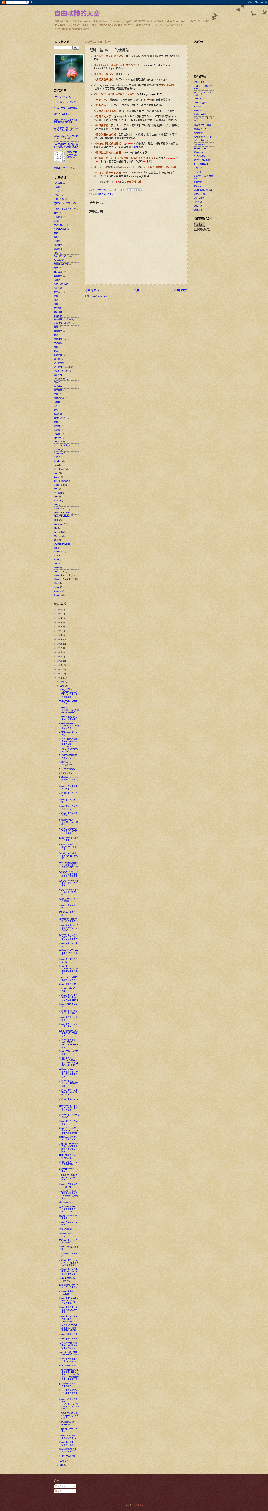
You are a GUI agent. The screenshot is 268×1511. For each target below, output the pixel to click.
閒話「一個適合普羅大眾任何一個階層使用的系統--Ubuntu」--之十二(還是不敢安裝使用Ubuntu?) (68, 745)
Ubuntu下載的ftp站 (67, 984)
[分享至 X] (134, 189)
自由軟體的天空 (77, 13)
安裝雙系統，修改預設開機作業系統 (68, 920)
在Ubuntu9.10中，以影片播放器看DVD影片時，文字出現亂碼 (68, 1073)
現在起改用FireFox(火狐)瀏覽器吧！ (69, 900)
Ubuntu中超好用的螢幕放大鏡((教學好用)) (68, 1309)
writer (56, 587)
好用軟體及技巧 (61, 256)
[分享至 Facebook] (137, 189)
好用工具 (58, 252)
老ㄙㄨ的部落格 (201, 164)
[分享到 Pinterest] (140, 189)
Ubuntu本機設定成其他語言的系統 (68, 1443)
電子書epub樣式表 (62, 367)
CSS (56, 457)
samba (57, 563)
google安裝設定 (61, 481)
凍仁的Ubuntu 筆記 (202, 125)
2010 (59, 678)
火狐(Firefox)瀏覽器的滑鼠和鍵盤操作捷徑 (69, 892)
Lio (55, 528)
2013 (59, 665)
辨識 (56, 410)
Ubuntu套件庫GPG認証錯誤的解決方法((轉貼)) (68, 927)
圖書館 (57, 382)
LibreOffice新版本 (62, 516)
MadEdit (58, 536)
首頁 (136, 290)
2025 (59, 614)
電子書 (57, 359)
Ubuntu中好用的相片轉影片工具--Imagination (68, 1318)
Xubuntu (58, 595)
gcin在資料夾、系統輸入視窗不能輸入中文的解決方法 (66, 145)
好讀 (56, 268)
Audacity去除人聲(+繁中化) (67, 1279)
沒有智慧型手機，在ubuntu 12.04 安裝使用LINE (66, 129)
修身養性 (58, 311)
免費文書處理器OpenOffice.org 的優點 (68, 822)
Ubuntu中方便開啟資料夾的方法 (68, 1025)
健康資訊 (58, 331)
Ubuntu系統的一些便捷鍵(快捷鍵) (68, 1163)
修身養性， (59, 315)
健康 (56, 327)
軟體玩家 (198, 182)
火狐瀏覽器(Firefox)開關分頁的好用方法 (69, 1286)
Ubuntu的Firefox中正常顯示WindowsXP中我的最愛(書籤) (68, 1130)
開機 (56, 347)
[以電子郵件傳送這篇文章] (128, 189)
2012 (59, 669)
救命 (56, 335)
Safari (56, 559)
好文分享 (58, 244)
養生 (56, 406)
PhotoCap (58, 552)
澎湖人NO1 (199, 152)
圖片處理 (58, 374)
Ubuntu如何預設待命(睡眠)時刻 (68, 1185)
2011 (59, 674)
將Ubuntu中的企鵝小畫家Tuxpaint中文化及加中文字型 (68, 1271)
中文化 (57, 191)
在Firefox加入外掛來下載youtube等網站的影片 (69, 846)
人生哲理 (58, 183)
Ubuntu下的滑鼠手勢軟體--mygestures (68, 1360)
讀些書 (57, 433)
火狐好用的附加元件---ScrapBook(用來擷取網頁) (69, 1415)
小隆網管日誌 (200, 144)
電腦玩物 (198, 210)
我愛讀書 (58, 276)
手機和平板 (59, 199)
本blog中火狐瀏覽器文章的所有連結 (68, 718)
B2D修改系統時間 (67, 768)
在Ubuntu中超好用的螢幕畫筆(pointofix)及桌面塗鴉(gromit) (68, 997)
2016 (59, 652)
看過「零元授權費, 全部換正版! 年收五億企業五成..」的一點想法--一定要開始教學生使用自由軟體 (69, 1374)
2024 (59, 618)
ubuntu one (59, 571)
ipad (56, 496)
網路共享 (58, 386)
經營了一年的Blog (62, 114)
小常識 (57, 187)
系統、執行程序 (61, 284)
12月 (62, 681)
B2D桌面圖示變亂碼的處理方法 (68, 756)
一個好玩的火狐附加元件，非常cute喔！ (68, 1177)
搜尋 (56, 351)
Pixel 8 (57, 556)
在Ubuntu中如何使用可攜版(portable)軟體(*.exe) (68, 1092)
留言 (59, 1491)
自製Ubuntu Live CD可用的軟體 (68, 1384)
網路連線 (58, 390)
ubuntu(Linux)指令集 (63, 96)
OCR (56, 540)
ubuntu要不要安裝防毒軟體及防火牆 (68, 978)
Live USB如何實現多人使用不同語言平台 (68, 1392)
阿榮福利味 (199, 198)
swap (56, 567)
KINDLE (57, 500)
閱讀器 (57, 402)
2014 (59, 661)
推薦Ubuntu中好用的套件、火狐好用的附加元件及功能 (68, 1108)
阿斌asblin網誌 (200, 194)
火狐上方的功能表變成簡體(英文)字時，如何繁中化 (69, 831)
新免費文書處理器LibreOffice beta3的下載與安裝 (69, 725)
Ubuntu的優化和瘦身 (68, 1334)
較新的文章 (92, 290)
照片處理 (58, 355)
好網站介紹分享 (61, 264)
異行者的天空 (200, 156)
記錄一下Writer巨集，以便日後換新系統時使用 (66, 121)
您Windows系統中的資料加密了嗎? (68, 1450)
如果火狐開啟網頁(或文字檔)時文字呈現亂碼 (68, 1033)
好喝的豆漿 (59, 260)
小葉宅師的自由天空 (203, 140)
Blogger (138, 1505)
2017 (59, 648)
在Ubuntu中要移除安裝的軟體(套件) (68, 1012)
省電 (56, 300)
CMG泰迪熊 (199, 82)
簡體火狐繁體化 (66, 1229)
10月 (62, 1461)
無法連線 (58, 343)
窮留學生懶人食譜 (202, 160)
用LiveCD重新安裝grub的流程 (67, 1156)
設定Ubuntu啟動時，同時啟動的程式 (68, 1138)
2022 (59, 626)
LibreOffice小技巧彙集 (66, 102)
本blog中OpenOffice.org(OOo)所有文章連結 (69, 710)
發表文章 (61, 1486)
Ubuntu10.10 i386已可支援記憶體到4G (69, 1436)
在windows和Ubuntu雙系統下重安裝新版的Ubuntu (68, 1209)
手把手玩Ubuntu (201, 148)
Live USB (58, 532)
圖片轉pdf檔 (59, 378)
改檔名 (57, 280)
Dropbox (58, 461)
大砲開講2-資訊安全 (203, 136)
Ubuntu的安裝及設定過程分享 (68, 787)
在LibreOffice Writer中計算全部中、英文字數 (66, 137)
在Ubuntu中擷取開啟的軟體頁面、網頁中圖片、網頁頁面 (68, 936)
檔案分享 (58, 414)
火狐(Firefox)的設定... (64, 209)
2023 (59, 622)
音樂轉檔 (58, 307)
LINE (56, 520)
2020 (59, 635)
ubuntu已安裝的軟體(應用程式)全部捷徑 (69, 1353)
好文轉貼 (58, 248)
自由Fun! (198, 168)
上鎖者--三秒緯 (200, 114)
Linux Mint (58, 524)
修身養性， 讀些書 (62, 319)
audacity (58, 441)
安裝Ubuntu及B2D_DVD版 (66, 763)
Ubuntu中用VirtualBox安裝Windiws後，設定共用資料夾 (69, 1300)
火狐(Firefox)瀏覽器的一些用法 (69, 839)
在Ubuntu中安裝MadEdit (66, 1292)
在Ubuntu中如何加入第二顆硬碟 (68, 1241)
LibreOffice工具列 (62, 512)
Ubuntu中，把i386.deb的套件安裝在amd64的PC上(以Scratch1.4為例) (68, 1061)
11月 (62, 686)
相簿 (56, 296)
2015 (59, 657)
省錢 (56, 304)
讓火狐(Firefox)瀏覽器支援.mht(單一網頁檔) (69, 855)
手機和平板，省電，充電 (65, 203)
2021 (59, 631)
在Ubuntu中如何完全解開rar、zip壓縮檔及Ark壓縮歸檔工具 (69, 1262)
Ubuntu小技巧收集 (62, 575)
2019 (59, 639)
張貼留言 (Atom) (99, 296)
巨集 (56, 213)
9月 (61, 1465)
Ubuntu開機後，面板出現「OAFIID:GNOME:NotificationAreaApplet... (69, 1404)
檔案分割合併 (60, 418)
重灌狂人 (198, 186)
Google (57, 477)
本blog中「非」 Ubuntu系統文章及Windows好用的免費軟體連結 (68, 693)
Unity (56, 583)
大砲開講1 (198, 132)
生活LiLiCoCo (60, 229)
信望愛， (58, 292)
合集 (56, 237)
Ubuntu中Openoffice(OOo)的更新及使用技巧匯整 (69, 969)
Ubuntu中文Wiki (201, 103)
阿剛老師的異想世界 (203, 190)
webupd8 (198, 110)
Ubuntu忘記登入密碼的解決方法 (68, 807)
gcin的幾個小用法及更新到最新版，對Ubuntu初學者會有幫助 (68, 1194)
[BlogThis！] (131, 189)
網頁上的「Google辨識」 (65, 168)
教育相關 (58, 339)
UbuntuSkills (199, 99)
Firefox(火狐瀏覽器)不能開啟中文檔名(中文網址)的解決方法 (69, 864)
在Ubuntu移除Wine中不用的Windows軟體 (68, 952)
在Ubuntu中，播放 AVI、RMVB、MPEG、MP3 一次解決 (68, 1043)
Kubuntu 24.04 (60, 508)
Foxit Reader (60, 469)
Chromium (58, 453)
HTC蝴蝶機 (59, 493)
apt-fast (57, 437)
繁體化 (57, 426)
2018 (59, 644)
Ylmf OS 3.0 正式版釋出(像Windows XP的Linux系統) (68, 1327)
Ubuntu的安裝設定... (104, 194)
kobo (56, 504)
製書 (56, 394)
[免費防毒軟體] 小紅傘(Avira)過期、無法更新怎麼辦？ (68, 1345)
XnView (57, 591)
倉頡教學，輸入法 (62, 323)
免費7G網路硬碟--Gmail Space (67, 1423)
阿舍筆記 (198, 202)
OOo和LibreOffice (62, 544)
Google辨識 (59, 485)
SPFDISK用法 (65, 773)
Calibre (57, 449)
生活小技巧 (59, 225)
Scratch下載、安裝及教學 (65, 108)
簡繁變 (57, 430)
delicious (198, 106)
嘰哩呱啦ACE (200, 129)
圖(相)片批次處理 (61, 370)
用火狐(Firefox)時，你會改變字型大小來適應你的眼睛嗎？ (69, 873)
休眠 (56, 233)
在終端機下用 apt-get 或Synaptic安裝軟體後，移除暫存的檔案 (68, 1147)
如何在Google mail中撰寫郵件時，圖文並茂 (68, 779)
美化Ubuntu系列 (66, 1202)
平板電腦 (58, 217)
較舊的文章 (181, 290)
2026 (59, 609)
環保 (56, 422)
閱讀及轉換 (59, 398)
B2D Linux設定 (60, 445)
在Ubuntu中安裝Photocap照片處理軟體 (68, 1083)
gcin (56, 473)
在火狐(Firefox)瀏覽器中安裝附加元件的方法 (69, 883)
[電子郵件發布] (123, 190)
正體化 (57, 221)
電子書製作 (59, 363)
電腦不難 (198, 206)
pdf (55, 548)
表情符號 (198, 172)
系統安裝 (58, 288)
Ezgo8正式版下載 (67, 1455)
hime (56, 489)
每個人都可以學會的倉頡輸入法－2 (72, 154)
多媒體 (57, 241)
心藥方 (57, 195)
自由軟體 (58, 272)
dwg (56, 465)
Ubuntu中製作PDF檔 (68, 1338)
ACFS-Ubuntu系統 (67, 1365)
